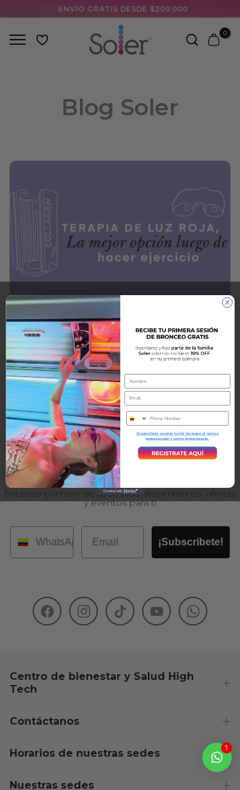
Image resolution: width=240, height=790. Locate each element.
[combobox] (136, 418)
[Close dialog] (227, 303)
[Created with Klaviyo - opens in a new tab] (120, 491)
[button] (177, 453)
